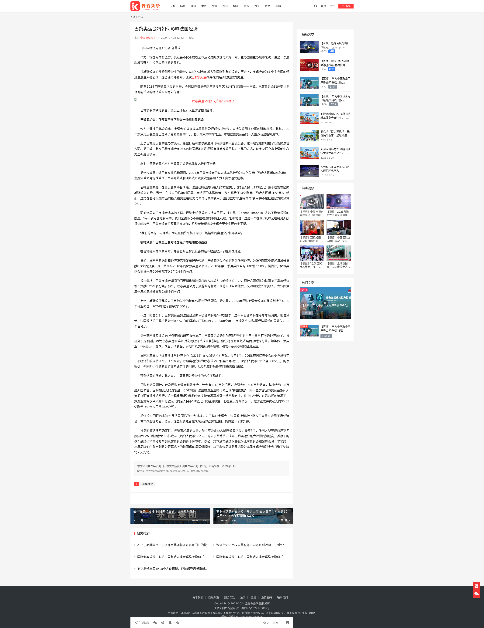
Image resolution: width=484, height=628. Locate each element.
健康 (235, 6)
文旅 (214, 6)
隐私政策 (213, 597)
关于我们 (197, 597)
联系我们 (282, 597)
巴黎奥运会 (199, 77)
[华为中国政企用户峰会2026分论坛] (309, 83)
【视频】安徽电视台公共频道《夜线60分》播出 (311, 213)
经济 (193, 6)
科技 (182, 6)
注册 (332, 6)
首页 (172, 6)
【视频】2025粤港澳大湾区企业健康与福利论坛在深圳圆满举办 (338, 213)
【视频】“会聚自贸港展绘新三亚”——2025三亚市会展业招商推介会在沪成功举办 (311, 265)
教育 (204, 6)
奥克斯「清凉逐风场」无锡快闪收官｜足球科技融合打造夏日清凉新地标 (335, 135)
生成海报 (143, 622)
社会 (225, 6)
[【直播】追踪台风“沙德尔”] (309, 47)
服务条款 (229, 597)
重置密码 (266, 597)
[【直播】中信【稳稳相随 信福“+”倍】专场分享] (309, 65)
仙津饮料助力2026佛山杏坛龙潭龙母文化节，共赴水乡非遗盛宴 (335, 117)
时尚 (246, 6)
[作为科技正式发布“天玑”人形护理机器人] (309, 171)
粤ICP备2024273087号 (255, 608)
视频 (278, 6)
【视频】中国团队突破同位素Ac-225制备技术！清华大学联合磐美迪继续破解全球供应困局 (338, 239)
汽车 (257, 6)
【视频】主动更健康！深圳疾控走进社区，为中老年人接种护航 (338, 265)
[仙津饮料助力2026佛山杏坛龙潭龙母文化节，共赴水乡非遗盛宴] (309, 118)
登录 (323, 6)
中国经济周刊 (148, 37)
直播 (267, 6)
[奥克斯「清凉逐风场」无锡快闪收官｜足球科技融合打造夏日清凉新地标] (309, 136)
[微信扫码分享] (155, 622)
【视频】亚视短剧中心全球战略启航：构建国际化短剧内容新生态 (311, 239)
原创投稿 (346, 6)
